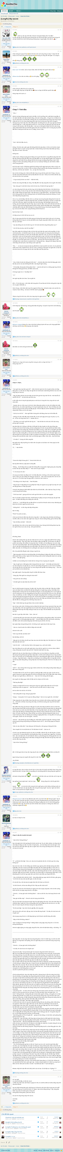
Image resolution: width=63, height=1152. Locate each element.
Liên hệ (35, 1150)
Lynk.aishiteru (8, 1133)
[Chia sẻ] (58, 30)
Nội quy (40, 1150)
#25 (60, 106)
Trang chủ (57, 1150)
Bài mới (11, 11)
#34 (60, 832)
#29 (60, 359)
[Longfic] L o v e (10, 1136)
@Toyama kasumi (17, 799)
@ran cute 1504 (17, 69)
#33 (60, 815)
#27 (60, 321)
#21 (60, 29)
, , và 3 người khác (27, 763)
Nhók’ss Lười (8, 1119)
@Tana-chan (16, 76)
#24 (60, 86)
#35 (60, 1076)
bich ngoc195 (8, 1123)
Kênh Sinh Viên (6, 1150)
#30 (60, 380)
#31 (60, 767)
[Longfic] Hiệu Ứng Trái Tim (13, 1132)
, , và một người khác (27, 299)
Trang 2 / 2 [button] (15, 26)
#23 (60, 67)
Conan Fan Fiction (20, 1119)
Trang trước (8, 26)
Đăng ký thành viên (13, 13)
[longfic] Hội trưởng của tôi (13, 1122)
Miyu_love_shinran (9, 1128)
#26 (60, 303)
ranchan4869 (55, 1128)
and (22, 63)
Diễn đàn (4, 11)
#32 (60, 796)
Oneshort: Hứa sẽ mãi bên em (14, 1117)
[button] (14, 11)
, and (25, 47)
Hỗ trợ (51, 1150)
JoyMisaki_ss (5, 21)
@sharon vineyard (17, 324)
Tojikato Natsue (8, 1138)
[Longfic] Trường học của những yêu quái (18, 1127)
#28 (60, 340)
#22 (60, 51)
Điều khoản (46, 1150)
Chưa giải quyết (4, 13)
